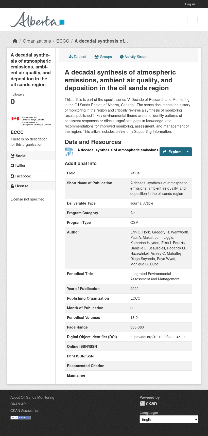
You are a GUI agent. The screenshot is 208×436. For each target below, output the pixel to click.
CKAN (148, 403)
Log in (190, 4)
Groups (105, 56)
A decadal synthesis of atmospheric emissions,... (120, 149)
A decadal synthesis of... (101, 41)
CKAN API (18, 403)
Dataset (79, 56)
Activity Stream (136, 56)
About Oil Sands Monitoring (32, 397)
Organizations (37, 41)
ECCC (62, 41)
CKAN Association (24, 410)
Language (148, 412)
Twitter (19, 165)
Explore (175, 151)
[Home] (15, 41)
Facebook (22, 175)
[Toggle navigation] (192, 19)
